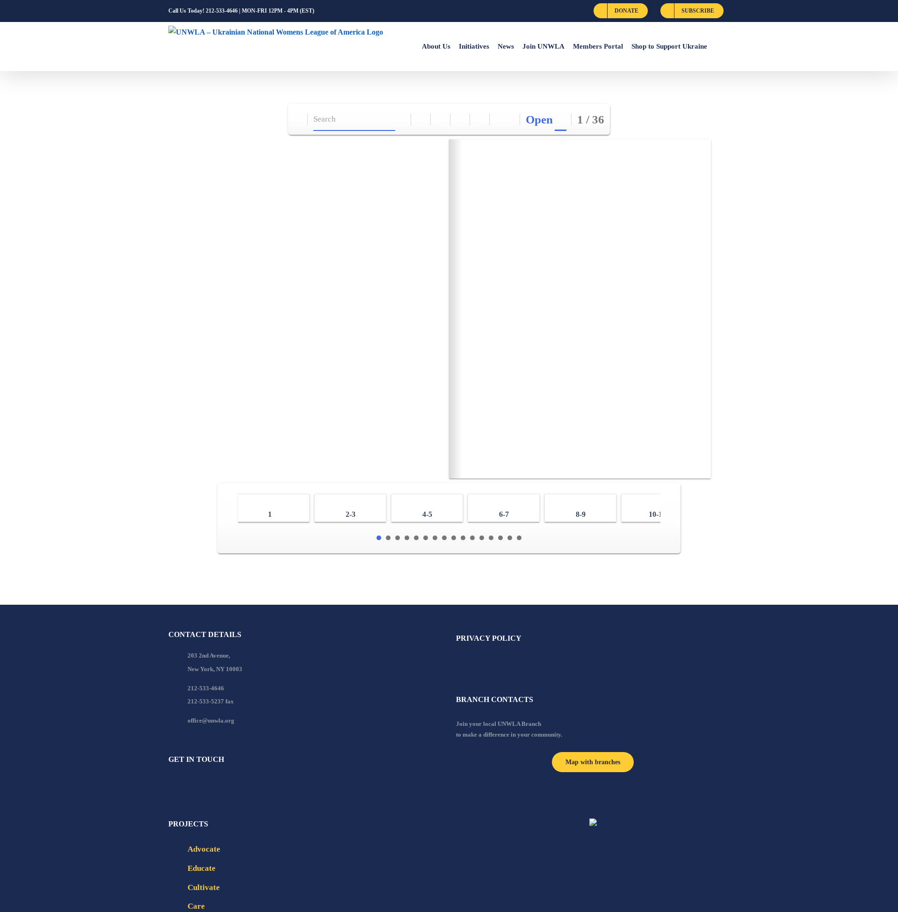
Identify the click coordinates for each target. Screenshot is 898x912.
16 (519, 538)
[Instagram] (209, 785)
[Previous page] (499, 119)
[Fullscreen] (460, 119)
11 (472, 538)
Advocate (204, 849)
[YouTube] (184, 785)
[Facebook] (171, 785)
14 (500, 538)
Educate (202, 868)
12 (481, 538)
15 (509, 538)
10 (463, 538)
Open (539, 119)
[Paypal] (196, 785)
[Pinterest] (221, 785)
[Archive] (298, 119)
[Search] (401, 119)
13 (491, 538)
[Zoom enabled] (480, 119)
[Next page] (510, 119)
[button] (718, 46)
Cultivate (204, 887)
